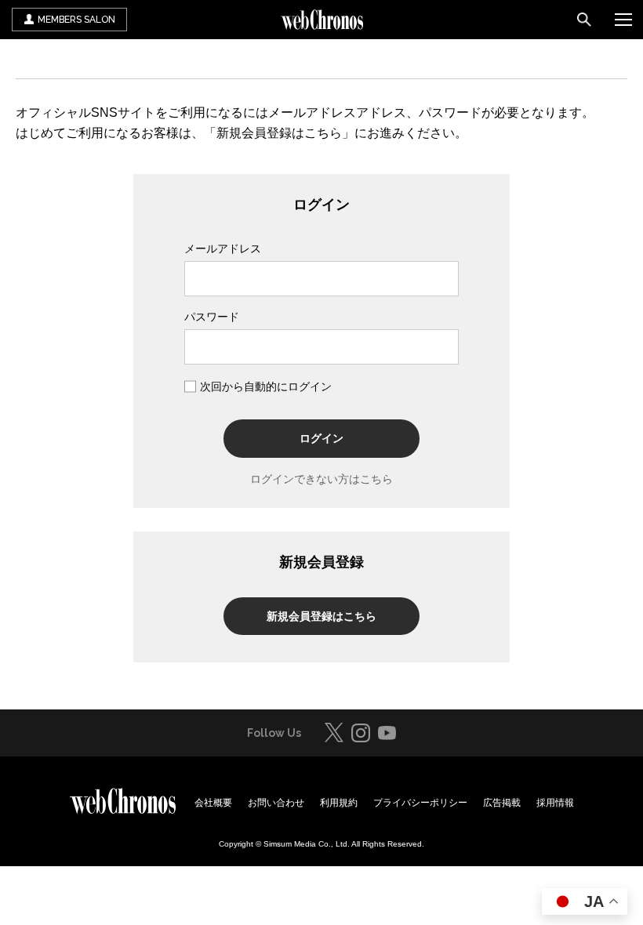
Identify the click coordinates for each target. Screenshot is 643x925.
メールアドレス (222, 248)
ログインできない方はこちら (321, 479)
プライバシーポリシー (420, 802)
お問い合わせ (276, 802)
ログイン (321, 438)
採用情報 (555, 802)
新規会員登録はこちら (321, 616)
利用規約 (339, 802)
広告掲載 (502, 802)
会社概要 (213, 802)
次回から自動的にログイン (266, 386)
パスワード (211, 316)
